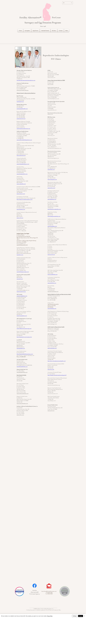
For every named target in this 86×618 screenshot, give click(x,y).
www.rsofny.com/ (51, 188)
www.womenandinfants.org (54, 385)
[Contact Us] (49, 586)
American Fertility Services (22, 90)
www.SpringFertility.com (53, 291)
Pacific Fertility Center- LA (53, 87)
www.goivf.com (51, 410)
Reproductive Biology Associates (55, 112)
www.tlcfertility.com (52, 308)
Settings (74, 616)
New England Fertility (21, 375)
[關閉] (84, 616)
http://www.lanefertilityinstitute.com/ (25, 354)
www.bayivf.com (20, 101)
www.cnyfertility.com (21, 184)
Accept (80, 616)
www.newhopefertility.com (22, 393)
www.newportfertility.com (22, 403)
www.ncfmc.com (20, 414)
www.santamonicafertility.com (54, 209)
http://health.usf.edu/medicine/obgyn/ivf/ (57, 375)
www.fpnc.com (20, 254)
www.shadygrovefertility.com (54, 216)
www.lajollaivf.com (21, 348)
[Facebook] (34, 585)
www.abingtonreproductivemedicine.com (26, 80)
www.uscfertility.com (52, 348)
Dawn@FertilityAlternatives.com (50, 591)
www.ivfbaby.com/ (52, 400)
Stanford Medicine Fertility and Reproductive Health (59, 294)
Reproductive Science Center (54, 151)
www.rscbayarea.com (52, 179)
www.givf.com (20, 279)
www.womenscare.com (53, 393)
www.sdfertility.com (52, 199)
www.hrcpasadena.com (22, 315)
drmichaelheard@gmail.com (23, 290)
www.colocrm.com (21, 193)
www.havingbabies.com (22, 296)
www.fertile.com (51, 169)
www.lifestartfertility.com (22, 366)
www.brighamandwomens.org (23, 128)
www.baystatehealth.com (22, 108)
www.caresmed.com (21, 155)
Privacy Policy (50, 616)
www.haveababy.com (52, 226)
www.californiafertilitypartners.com (24, 140)
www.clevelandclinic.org (22, 174)
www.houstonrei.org (21, 291)
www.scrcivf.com (51, 254)
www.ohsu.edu (51, 369)
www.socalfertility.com (52, 274)
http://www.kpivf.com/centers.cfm (24, 337)
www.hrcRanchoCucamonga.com (24, 328)
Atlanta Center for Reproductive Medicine (26, 93)
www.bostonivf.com (21, 118)
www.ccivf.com (20, 217)
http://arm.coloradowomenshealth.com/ (57, 361)
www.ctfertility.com (21, 209)
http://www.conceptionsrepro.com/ (24, 199)
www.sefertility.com (52, 283)
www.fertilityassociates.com (23, 271)
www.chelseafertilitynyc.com (23, 164)
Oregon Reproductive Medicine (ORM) (56, 80)
